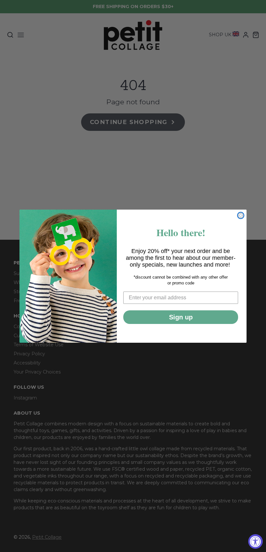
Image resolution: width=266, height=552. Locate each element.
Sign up (181, 317)
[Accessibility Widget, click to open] (255, 541)
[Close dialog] (240, 215)
